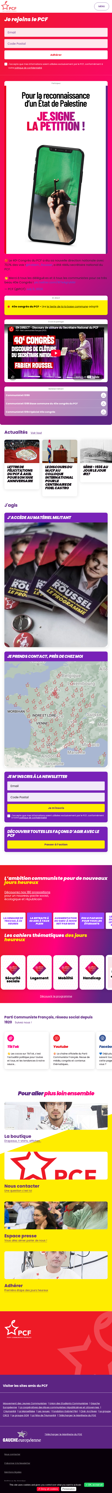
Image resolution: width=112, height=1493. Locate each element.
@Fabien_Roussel (39, 265)
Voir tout (36, 433)
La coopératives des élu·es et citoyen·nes (60, 1407)
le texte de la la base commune (67, 306)
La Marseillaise (27, 1411)
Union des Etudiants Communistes (68, 1403)
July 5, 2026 (34, 289)
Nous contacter (12, 1454)
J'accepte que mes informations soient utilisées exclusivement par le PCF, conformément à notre (55, 66)
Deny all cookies (49, 1489)
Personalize (68, 1489)
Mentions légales (12, 1472)
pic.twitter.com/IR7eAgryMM (54, 282)
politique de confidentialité (28, 67)
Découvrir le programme (56, 996)
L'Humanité (10, 1411)
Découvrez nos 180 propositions (27, 892)
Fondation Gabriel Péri (65, 1411)
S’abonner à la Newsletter (17, 1463)
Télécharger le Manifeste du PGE (77, 1415)
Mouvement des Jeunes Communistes (25, 1403)
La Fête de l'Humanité (44, 1415)
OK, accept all (95, 1485)
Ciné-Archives (88, 1411)
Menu (101, 6)
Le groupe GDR (20, 1415)
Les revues (44, 1411)
